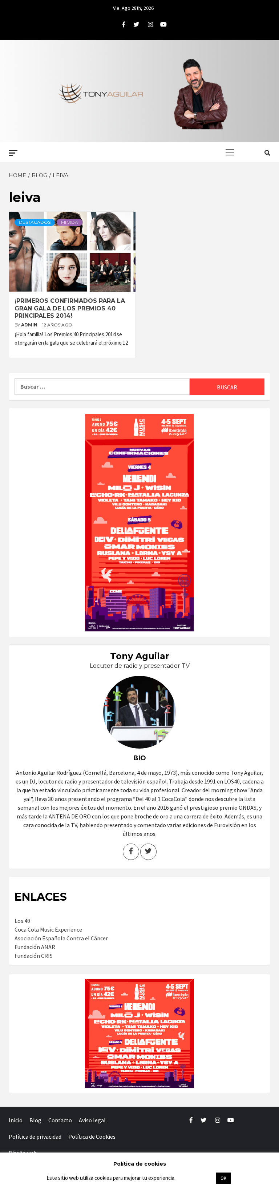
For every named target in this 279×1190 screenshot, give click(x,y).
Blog (35, 1120)
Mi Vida (69, 222)
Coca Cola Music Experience (48, 929)
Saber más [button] (195, 1177)
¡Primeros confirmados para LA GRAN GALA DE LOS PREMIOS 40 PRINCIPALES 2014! (70, 308)
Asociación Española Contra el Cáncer (61, 938)
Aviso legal (92, 1120)
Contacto (60, 1120)
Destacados (34, 222)
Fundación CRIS (34, 955)
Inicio (16, 1120)
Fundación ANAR (35, 947)
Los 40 (22, 920)
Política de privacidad (35, 1136)
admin (30, 325)
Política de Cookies (92, 1136)
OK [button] (223, 1178)
